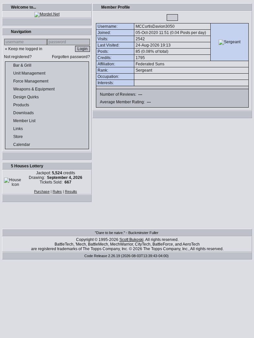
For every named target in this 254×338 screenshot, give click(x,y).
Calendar (22, 144)
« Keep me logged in (23, 49)
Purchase (42, 191)
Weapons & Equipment (34, 89)
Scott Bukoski (131, 239)
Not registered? (18, 56)
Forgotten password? (71, 56)
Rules (57, 191)
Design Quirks (26, 97)
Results (71, 191)
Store (18, 136)
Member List (24, 120)
